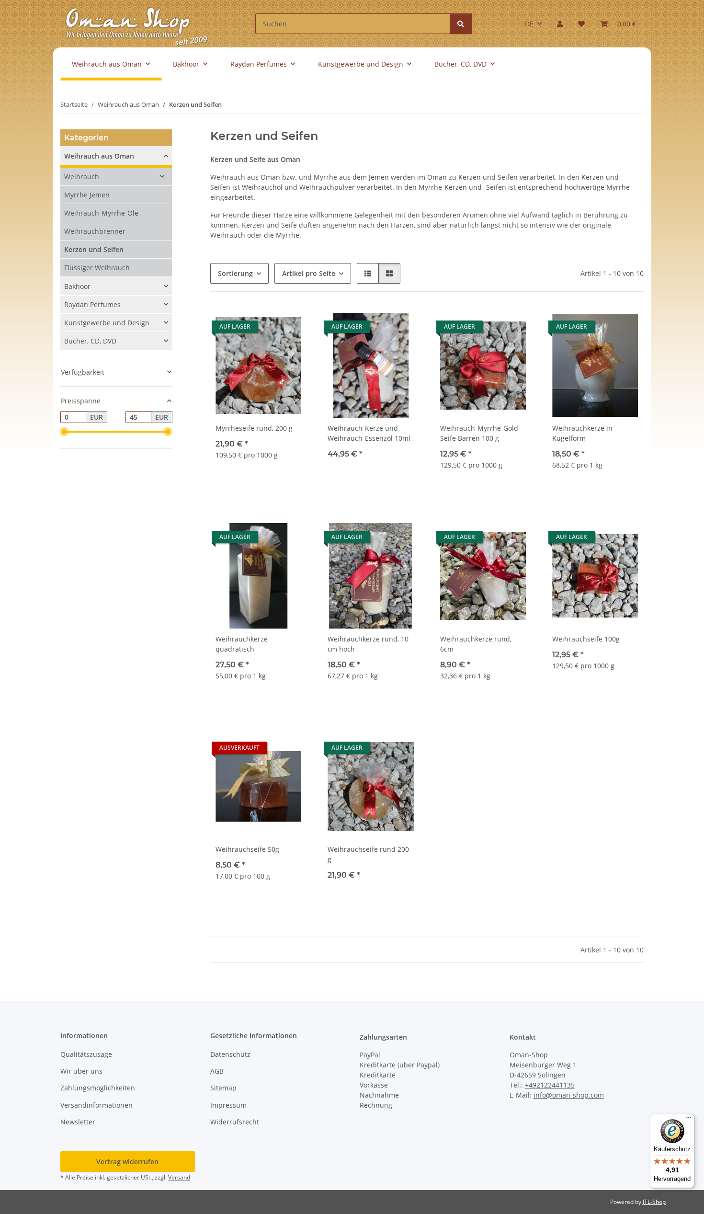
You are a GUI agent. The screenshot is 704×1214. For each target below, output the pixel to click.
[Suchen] (461, 23)
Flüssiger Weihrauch (97, 267)
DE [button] (529, 23)
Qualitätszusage (86, 1054)
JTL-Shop (654, 1202)
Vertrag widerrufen (127, 1161)
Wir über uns (81, 1071)
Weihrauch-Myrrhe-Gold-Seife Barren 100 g (480, 433)
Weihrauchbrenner (94, 231)
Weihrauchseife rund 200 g (368, 854)
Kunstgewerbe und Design (106, 322)
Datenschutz (230, 1054)
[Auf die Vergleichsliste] (265, 323)
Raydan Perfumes (92, 304)
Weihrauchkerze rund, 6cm (475, 643)
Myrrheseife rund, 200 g (254, 428)
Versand (179, 1177)
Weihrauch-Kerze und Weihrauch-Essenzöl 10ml (369, 433)
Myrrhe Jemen (87, 194)
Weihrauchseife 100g (586, 638)
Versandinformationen (96, 1105)
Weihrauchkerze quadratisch (242, 643)
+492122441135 (550, 1084)
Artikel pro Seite (308, 273)
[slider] (64, 432)
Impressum (228, 1105)
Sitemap (223, 1087)
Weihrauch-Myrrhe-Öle (101, 213)
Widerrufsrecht (234, 1121)
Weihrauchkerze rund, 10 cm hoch (368, 643)
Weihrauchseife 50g (247, 849)
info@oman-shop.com (569, 1094)
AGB (217, 1071)
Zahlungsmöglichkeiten (97, 1087)
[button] (559, 23)
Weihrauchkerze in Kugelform (582, 433)
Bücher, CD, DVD (90, 340)
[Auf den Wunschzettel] (290, 323)
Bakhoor (77, 286)
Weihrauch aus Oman (99, 155)
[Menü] (688, 1119)
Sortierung (235, 273)
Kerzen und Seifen (94, 249)
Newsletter (77, 1121)
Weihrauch (81, 176)
